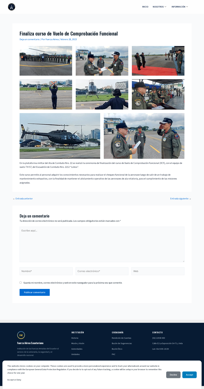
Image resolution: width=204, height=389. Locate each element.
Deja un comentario (30, 39)
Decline (173, 374)
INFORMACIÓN (178, 6)
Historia (74, 338)
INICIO (145, 6)
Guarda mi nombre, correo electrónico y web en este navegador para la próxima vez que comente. (72, 282)
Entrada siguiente (180, 198)
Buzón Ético (117, 349)
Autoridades (76, 349)
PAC (113, 354)
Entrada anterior (23, 198)
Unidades (75, 354)
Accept (189, 374)
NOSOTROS (158, 6)
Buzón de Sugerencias (122, 343)
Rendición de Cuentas (121, 338)
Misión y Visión (77, 343)
